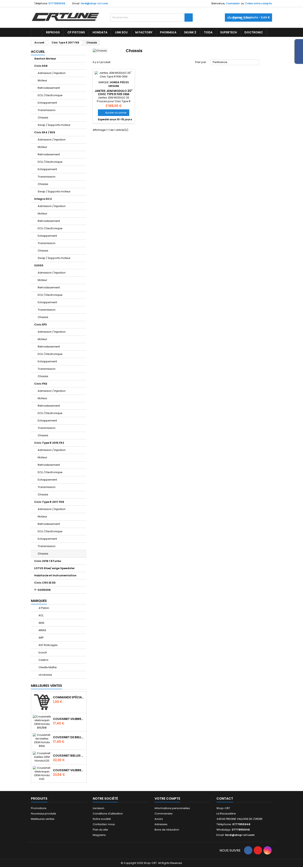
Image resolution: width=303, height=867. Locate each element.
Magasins (99, 835)
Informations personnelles (172, 808)
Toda (208, 32)
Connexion (233, 3)
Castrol (43, 660)
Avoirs (159, 819)
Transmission (46, 110)
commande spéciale (69, 697)
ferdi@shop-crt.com (94, 3)
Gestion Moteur (45, 59)
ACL (40, 615)
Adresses (161, 824)
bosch (42, 652)
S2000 (38, 265)
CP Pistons (76, 32)
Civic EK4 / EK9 (44, 132)
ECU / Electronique (50, 95)
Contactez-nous (104, 824)
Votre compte (167, 798)
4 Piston (43, 608)
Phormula (168, 32)
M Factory (143, 32)
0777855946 (56, 3)
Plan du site (100, 830)
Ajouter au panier (114, 112)
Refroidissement (49, 88)
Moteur (42, 80)
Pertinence (235, 62)
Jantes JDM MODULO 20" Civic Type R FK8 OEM (114, 92)
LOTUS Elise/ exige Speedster (54, 568)
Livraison (98, 808)
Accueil (38, 51)
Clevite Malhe (47, 667)
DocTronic (253, 32)
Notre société (102, 819)
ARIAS (42, 630)
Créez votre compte (258, 3)
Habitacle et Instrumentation (55, 575)
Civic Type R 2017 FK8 (49, 502)
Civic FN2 (40, 384)
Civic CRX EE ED (45, 583)
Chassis (43, 117)
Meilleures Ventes (46, 685)
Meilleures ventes (42, 819)
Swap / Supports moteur (54, 125)
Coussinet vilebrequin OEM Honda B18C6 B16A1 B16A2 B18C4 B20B (69, 719)
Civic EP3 (40, 324)
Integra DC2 (43, 199)
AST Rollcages (48, 645)
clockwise (45, 675)
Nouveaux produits (43, 814)
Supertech (228, 32)
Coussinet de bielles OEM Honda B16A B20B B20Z (69, 737)
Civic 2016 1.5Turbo (47, 561)
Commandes (164, 814)
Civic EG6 (41, 66)
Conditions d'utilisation (108, 814)
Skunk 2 (190, 32)
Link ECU (121, 32)
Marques (39, 600)
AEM (41, 623)
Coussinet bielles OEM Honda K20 (69, 755)
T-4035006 (42, 590)
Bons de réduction (167, 830)
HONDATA (100, 32)
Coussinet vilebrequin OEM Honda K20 (69, 770)
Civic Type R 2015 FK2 (49, 443)
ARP (41, 638)
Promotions (38, 808)
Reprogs (53, 32)
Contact (224, 798)
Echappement (47, 103)
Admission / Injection (52, 73)
